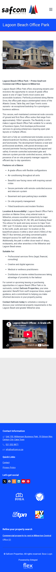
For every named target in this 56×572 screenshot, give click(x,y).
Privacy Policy (9, 467)
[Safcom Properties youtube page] (23, 481)
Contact (6, 462)
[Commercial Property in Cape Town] (20, 9)
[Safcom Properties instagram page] (14, 481)
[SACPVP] (39, 515)
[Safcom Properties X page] (5, 481)
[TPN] (20, 515)
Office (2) (7, 540)
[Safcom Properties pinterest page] (28, 481)
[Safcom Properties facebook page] (9, 481)
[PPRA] (18, 497)
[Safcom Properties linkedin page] (19, 481)
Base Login (47, 554)
